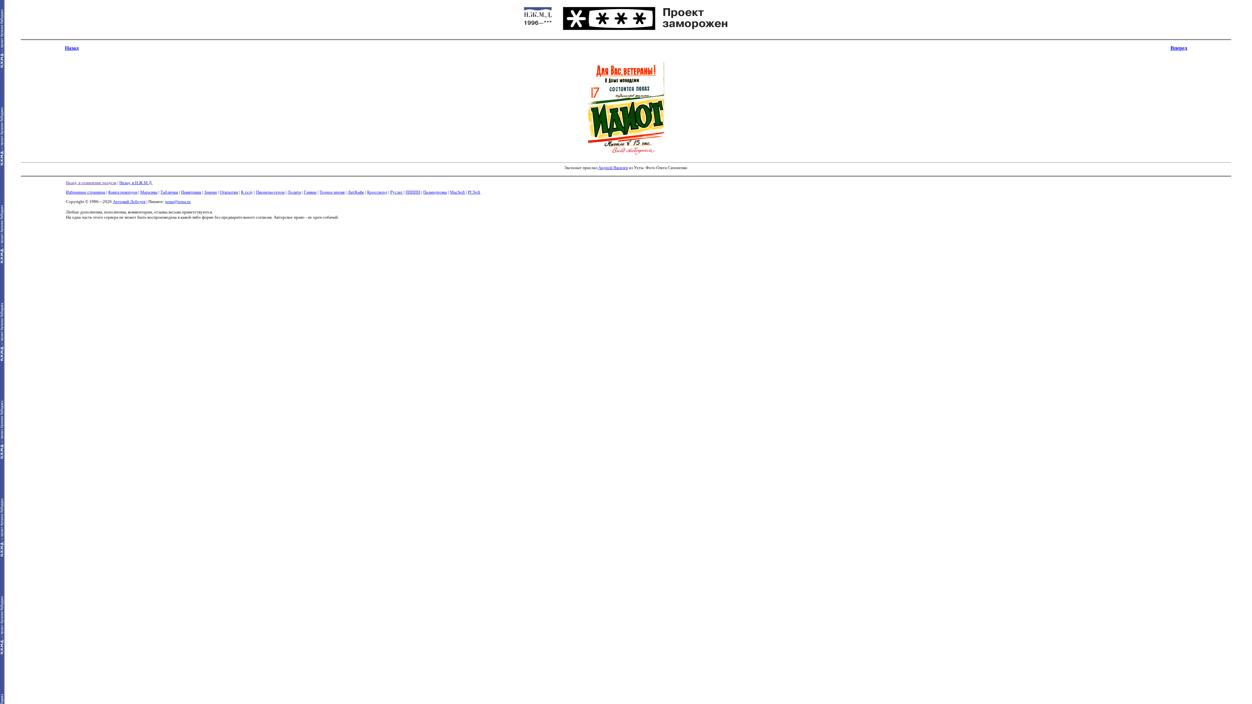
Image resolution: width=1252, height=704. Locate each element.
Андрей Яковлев (613, 167)
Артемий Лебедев (129, 201)
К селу (247, 192)
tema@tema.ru (178, 201)
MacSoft (457, 192)
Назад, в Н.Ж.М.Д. (136, 182)
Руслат (396, 192)
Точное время (332, 192)
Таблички (169, 192)
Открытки (229, 192)
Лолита (294, 192)
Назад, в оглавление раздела (91, 182)
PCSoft (474, 192)
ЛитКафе (356, 192)
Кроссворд (377, 192)
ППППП (413, 192)
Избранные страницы (85, 192)
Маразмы (148, 192)
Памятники (191, 192)
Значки (210, 192)
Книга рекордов (122, 192)
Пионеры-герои (270, 192)
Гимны (310, 192)
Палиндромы (435, 192)
